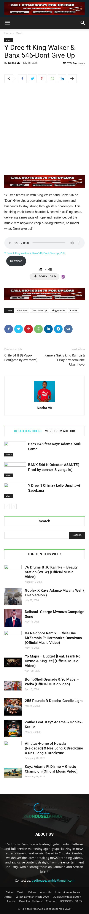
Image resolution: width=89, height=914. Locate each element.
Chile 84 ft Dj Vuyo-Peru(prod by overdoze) (21, 357)
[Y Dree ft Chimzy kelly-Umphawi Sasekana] (15, 490)
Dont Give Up (39, 310)
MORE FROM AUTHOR (60, 430)
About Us (45, 892)
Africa (9, 892)
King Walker (58, 310)
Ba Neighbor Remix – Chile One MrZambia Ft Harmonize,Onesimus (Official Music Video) (53, 638)
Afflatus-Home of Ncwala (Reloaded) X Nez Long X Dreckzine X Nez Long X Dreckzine (54, 748)
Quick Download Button (67, 896)
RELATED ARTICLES (27, 430)
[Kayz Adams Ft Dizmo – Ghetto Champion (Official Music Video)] (13, 772)
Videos (32, 892)
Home (8, 33)
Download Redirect (30, 901)
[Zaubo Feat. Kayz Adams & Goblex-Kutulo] (13, 728)
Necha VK (14, 62)
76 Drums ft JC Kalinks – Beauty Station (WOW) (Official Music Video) (51, 572)
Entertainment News (67, 892)
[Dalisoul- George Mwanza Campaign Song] (13, 618)
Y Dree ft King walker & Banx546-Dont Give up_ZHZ (34, 253)
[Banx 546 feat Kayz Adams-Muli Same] (15, 449)
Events (11, 901)
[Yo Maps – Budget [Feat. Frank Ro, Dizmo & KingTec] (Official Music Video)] (13, 662)
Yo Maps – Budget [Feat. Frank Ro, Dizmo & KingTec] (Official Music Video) (53, 661)
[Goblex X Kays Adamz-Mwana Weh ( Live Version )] (13, 596)
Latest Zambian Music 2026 (32, 896)
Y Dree (73, 310)
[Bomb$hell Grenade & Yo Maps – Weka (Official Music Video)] (13, 685)
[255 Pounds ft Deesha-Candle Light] (13, 707)
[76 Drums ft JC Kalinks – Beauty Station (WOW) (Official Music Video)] (13, 573)
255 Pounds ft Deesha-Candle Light (54, 701)
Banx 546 (22, 310)
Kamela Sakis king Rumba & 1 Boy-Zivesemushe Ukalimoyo (64, 359)
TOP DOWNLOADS (71, 901)
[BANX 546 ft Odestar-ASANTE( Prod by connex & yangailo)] (15, 469)
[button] (83, 23)
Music (19, 33)
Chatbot (51, 901)
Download (16, 261)
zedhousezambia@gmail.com (53, 880)
